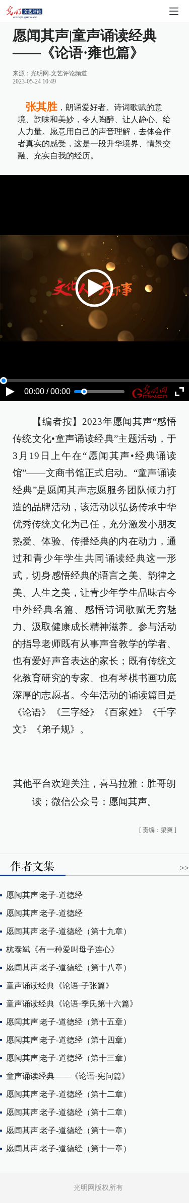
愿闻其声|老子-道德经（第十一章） (68, 1130)
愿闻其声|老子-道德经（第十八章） (68, 967)
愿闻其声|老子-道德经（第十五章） (68, 1021)
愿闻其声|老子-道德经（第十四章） (68, 1040)
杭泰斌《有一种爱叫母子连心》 (62, 949)
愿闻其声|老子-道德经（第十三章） (68, 1058)
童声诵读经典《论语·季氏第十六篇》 (72, 1003)
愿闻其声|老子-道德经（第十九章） (68, 931)
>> (184, 868)
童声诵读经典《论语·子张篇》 (59, 985)
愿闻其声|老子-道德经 (44, 895)
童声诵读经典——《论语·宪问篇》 (68, 1076)
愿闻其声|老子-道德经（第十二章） (68, 1094)
